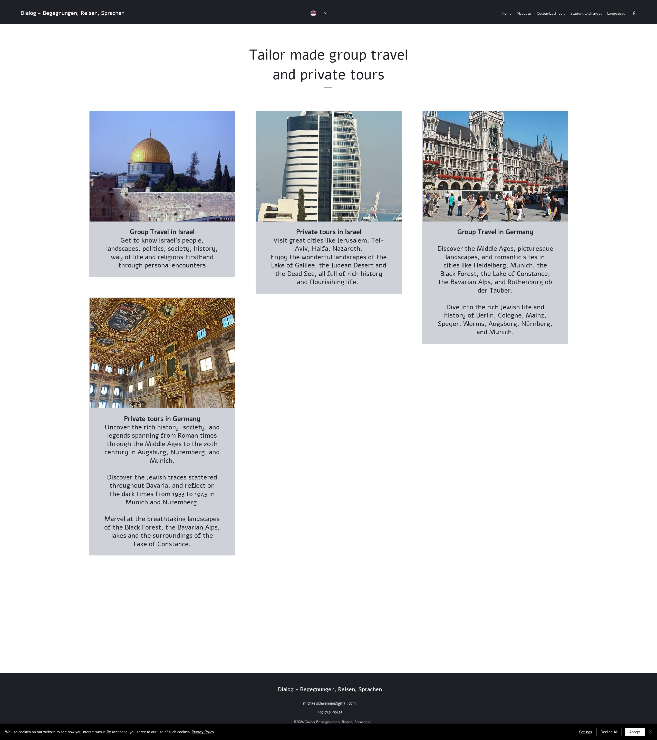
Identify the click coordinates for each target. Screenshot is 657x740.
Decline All (609, 731)
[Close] (651, 732)
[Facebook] (633, 13)
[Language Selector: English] (316, 13)
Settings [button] (585, 731)
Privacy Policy (203, 731)
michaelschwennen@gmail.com (329, 703)
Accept (634, 731)
